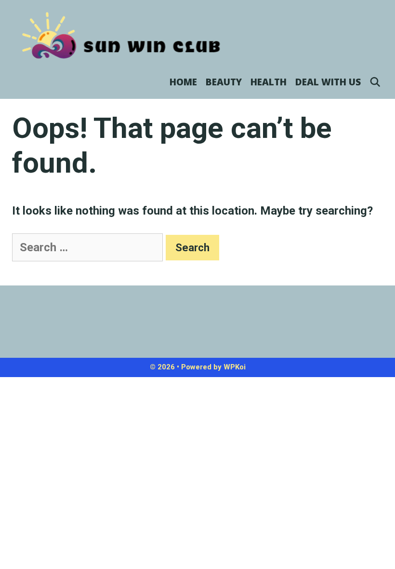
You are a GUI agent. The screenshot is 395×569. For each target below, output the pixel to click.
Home (183, 82)
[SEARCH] (375, 82)
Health (268, 82)
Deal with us (328, 82)
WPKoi (235, 367)
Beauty (224, 82)
